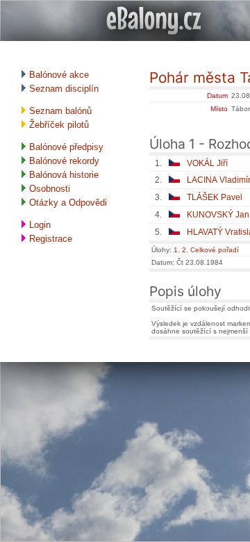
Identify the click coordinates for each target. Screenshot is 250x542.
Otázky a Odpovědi (66, 202)
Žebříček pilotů (57, 125)
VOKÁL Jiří (207, 163)
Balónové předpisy (64, 147)
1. (177, 250)
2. (185, 250)
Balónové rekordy (62, 161)
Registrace (49, 238)
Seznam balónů (59, 111)
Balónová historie (62, 175)
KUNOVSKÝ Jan (218, 215)
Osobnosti (48, 188)
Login (38, 225)
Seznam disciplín (62, 88)
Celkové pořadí (214, 250)
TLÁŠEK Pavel (214, 197)
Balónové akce (57, 74)
